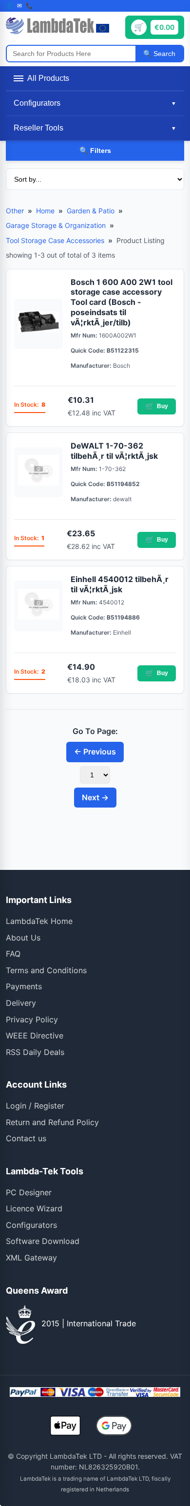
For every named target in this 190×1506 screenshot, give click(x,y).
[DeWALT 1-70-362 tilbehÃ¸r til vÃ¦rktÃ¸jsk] (38, 472)
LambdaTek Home (39, 921)
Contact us (26, 1138)
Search (163, 53)
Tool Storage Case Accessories (55, 240)
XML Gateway (31, 1257)
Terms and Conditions (46, 970)
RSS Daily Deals (35, 1052)
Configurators (31, 1225)
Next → (95, 797)
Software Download (42, 1241)
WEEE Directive (34, 1035)
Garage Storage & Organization (56, 225)
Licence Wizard (34, 1208)
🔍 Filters (95, 150)
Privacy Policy (32, 1019)
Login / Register (35, 1106)
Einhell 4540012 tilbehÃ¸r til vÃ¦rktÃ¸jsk (120, 584)
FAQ (13, 954)
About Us (23, 937)
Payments (24, 986)
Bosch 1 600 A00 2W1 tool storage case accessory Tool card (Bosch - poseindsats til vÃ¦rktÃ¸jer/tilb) (121, 302)
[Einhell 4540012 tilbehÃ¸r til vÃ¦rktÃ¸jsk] (38, 605)
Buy (156, 406)
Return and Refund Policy (52, 1122)
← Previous (95, 751)
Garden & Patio (90, 211)
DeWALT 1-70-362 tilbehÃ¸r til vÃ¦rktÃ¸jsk (114, 451)
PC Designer (29, 1192)
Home (45, 211)
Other (15, 211)
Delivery (21, 1003)
